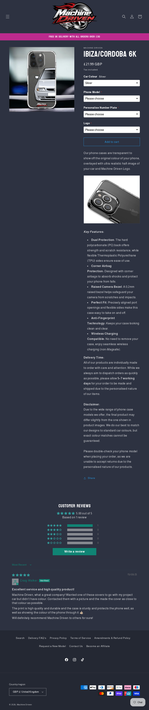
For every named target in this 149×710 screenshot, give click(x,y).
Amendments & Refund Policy (112, 638)
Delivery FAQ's (37, 638)
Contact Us (76, 646)
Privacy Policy (58, 638)
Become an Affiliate (98, 646)
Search (20, 638)
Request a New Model (52, 646)
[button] (8, 17)
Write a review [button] (74, 551)
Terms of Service (80, 638)
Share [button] (91, 478)
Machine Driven (24, 704)
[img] (21, 575)
